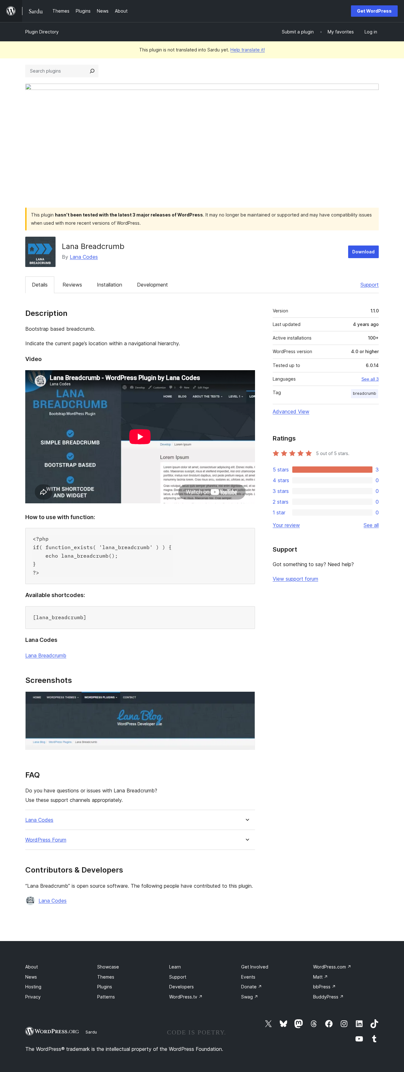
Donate (251, 986)
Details (40, 284)
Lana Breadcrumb (45, 655)
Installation (109, 284)
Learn (175, 966)
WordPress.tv (186, 996)
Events (248, 977)
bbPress (324, 986)
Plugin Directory (42, 31)
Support (369, 284)
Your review (286, 525)
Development (152, 284)
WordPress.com (332, 966)
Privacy (33, 996)
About (31, 966)
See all (371, 525)
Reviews (72, 284)
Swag (249, 996)
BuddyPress (328, 996)
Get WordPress (374, 11)
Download (363, 251)
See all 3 (370, 379)
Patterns (106, 996)
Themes (105, 977)
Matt (320, 977)
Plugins (104, 986)
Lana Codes (84, 257)
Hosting (33, 986)
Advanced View (291, 411)
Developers (181, 986)
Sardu (91, 1031)
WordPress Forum (45, 840)
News (31, 977)
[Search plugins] (92, 71)
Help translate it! (247, 49)
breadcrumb (364, 393)
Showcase (108, 966)
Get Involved (254, 966)
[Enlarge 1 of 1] (246, 700)
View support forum (295, 579)
